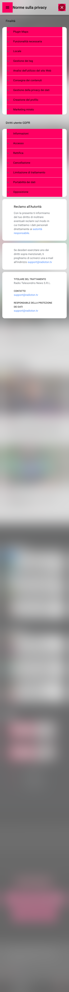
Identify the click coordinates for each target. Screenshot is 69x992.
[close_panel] (62, 7)
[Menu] (7, 7)
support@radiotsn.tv (40, 262)
